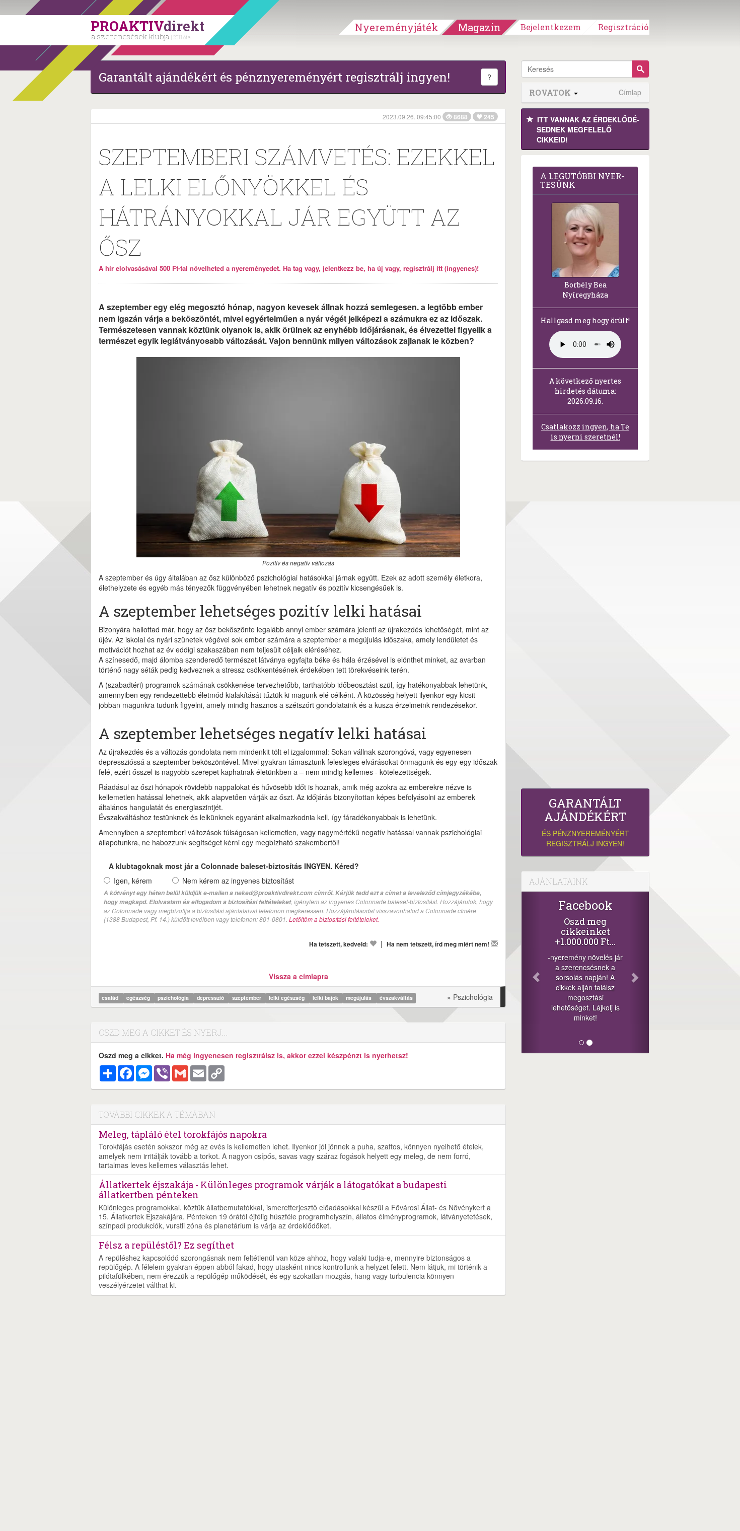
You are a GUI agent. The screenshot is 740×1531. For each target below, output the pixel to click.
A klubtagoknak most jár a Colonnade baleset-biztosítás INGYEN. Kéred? (234, 866)
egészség (139, 997)
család (111, 997)
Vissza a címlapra (298, 976)
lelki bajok (326, 997)
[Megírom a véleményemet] (494, 943)
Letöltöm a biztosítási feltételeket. (334, 919)
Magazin (479, 27)
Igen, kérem (133, 881)
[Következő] (639, 972)
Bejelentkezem (551, 27)
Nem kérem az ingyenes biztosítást (238, 881)
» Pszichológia (470, 997)
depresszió (211, 997)
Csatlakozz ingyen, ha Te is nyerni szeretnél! (585, 432)
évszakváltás (396, 997)
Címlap (630, 92)
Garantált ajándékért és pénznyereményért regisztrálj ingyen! (274, 77)
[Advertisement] (585, 627)
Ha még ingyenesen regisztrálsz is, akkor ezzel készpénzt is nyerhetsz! (287, 1055)
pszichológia (174, 997)
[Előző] (531, 972)
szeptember (247, 997)
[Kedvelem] (373, 943)
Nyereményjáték (396, 27)
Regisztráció (623, 27)
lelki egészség (287, 997)
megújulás (359, 997)
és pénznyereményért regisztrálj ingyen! (585, 822)
